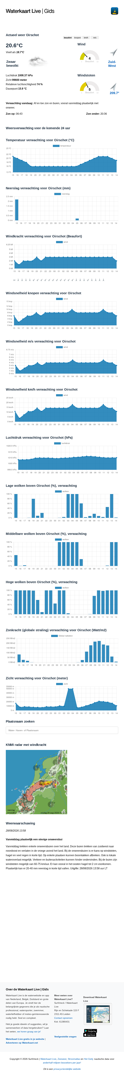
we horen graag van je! (29, 1031)
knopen (77, 38)
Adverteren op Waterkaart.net (22, 1042)
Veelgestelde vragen (65, 1036)
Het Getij (88, 1059)
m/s (94, 38)
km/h (86, 38)
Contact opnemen (63, 1018)
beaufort (68, 38)
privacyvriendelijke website (67, 1069)
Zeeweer (62, 1059)
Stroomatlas (74, 1059)
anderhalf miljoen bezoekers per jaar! (62, 1062)
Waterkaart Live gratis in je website (25, 1039)
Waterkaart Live (48, 1059)
